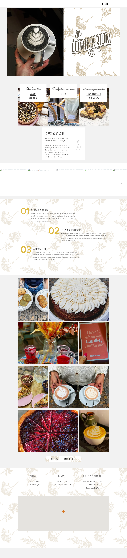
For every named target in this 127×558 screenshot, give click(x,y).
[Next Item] (121, 182)
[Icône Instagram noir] (106, 4)
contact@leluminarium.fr (62, 484)
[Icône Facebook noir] (102, 4)
